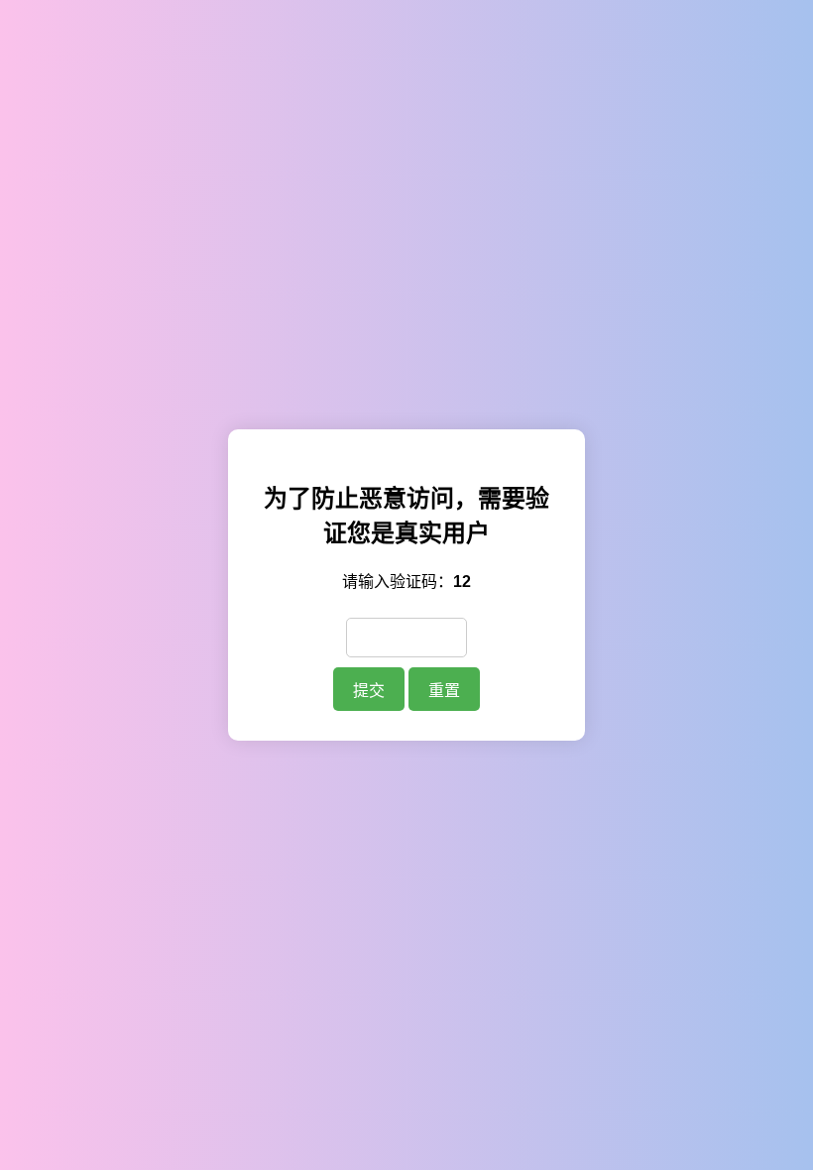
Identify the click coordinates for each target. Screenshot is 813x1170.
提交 (369, 690)
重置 (444, 690)
